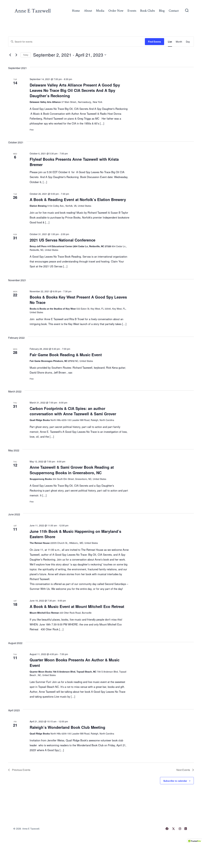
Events (132, 11)
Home (76, 11)
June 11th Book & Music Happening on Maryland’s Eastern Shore (75, 534)
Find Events (154, 41)
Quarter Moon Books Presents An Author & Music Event (74, 662)
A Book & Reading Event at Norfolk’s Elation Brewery (78, 199)
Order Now (115, 11)
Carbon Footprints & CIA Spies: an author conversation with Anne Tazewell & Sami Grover (73, 411)
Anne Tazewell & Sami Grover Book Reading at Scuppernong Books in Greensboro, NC (72, 469)
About (88, 11)
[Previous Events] (10, 55)
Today (25, 54)
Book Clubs (147, 11)
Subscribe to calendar (175, 780)
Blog (162, 11)
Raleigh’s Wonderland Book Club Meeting (67, 727)
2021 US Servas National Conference (62, 240)
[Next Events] (16, 55)
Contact (174, 11)
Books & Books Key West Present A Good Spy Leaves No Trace (78, 299)
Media (100, 11)
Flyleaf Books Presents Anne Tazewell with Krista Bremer (74, 161)
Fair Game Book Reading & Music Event (66, 354)
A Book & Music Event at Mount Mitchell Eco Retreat (77, 606)
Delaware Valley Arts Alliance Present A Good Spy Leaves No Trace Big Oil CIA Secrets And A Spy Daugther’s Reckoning (75, 90)
